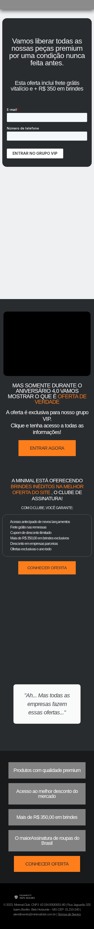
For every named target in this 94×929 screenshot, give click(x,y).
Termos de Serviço (69, 914)
